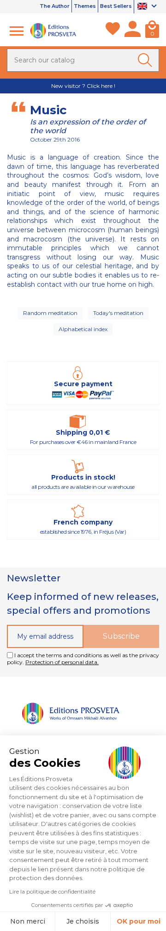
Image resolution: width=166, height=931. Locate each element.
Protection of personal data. (62, 662)
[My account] (133, 31)
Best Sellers (116, 6)
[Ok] (146, 60)
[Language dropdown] (148, 7)
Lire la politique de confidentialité (52, 891)
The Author (55, 6)
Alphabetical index (83, 329)
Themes (85, 6)
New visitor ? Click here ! (83, 85)
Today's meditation (118, 312)
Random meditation (50, 312)
